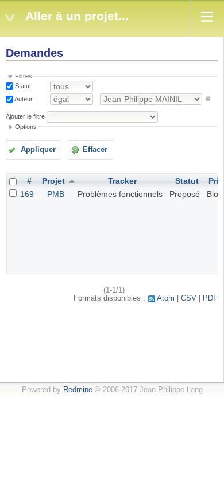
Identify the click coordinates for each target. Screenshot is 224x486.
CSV (188, 298)
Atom (166, 298)
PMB (55, 194)
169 (27, 194)
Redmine (77, 390)
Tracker (122, 180)
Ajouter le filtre (25, 116)
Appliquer (38, 150)
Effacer (95, 150)
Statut (22, 85)
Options (26, 126)
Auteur (23, 98)
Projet (53, 180)
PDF (210, 298)
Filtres (23, 76)
